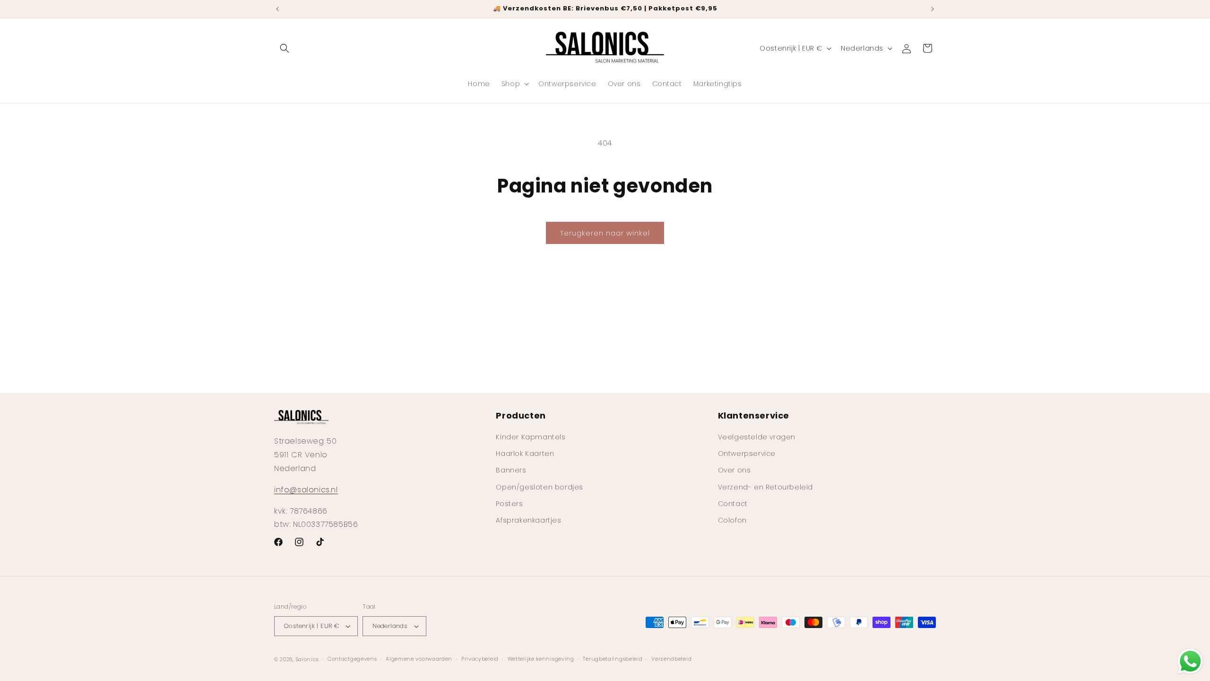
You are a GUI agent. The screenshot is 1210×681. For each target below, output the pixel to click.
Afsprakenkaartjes (528, 520)
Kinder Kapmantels (530, 437)
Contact (733, 503)
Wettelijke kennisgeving (541, 659)
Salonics (307, 659)
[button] (284, 48)
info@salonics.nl (306, 489)
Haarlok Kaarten (525, 453)
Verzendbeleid (671, 659)
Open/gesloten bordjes (539, 487)
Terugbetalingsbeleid (612, 659)
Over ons (734, 470)
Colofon (732, 520)
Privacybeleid (480, 659)
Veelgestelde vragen (756, 437)
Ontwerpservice (747, 453)
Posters (509, 503)
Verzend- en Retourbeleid (765, 487)
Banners (511, 470)
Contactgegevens (352, 659)
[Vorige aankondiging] (277, 9)
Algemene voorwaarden (419, 659)
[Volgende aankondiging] (932, 9)
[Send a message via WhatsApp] (1190, 661)
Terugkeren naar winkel (605, 233)
